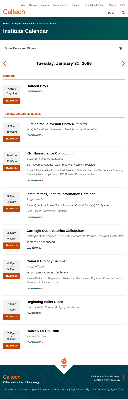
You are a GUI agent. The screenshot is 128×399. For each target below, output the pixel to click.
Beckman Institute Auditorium (45, 158)
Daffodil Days (37, 86)
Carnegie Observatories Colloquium (55, 231)
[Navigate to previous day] (4, 63)
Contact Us (10, 389)
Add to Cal (12, 101)
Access (45, 5)
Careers (33, 5)
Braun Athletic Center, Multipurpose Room (53, 307)
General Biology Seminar (47, 261)
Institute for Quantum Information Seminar (61, 194)
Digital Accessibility (80, 389)
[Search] (123, 12)
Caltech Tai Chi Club (43, 331)
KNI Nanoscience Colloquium (50, 153)
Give (122, 5)
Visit (23, 5)
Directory (77, 5)
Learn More (34, 91)
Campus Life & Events (24, 23)
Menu (111, 13)
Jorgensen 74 (35, 199)
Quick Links (59, 5)
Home (6, 23)
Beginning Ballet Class (45, 302)
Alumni (112, 5)
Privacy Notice (61, 389)
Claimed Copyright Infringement (35, 389)
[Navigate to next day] (123, 63)
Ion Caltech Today (95, 5)
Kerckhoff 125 (35, 266)
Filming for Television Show (57, 124)
